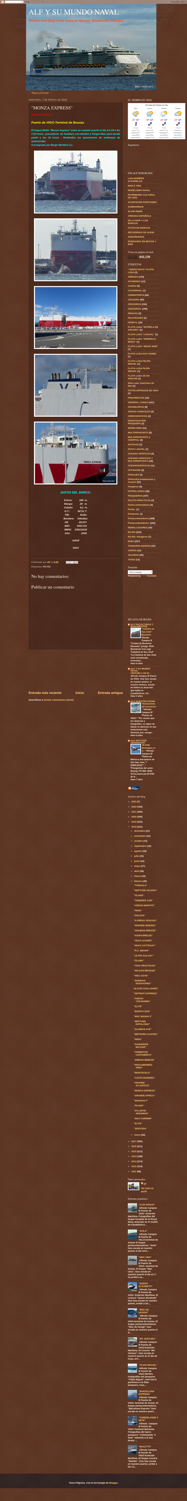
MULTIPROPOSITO (138, 432)
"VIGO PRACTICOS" (145, 965)
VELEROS (133, 555)
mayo (137, 866)
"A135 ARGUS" (147, 1204)
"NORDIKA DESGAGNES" (142, 982)
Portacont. (133, 514)
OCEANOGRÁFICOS (139, 465)
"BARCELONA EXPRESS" (146, 1392)
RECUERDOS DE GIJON (141, 232)
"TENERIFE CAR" (143, 900)
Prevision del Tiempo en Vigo (156, 105)
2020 (134, 816)
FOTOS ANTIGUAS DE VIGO (143, 390)
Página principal (40, 92)
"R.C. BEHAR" (141, 950)
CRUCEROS (134, 304)
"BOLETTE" (145, 1446)
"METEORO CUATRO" (146, 1034)
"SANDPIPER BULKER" (141, 1045)
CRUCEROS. (135, 308)
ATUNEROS (134, 281)
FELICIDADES (135, 318)
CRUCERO (133, 299)
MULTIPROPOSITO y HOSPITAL (139, 438)
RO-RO (47, 566)
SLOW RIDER (135, 211)
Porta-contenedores (138, 505)
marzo (138, 876)
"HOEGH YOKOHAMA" (142, 1000)
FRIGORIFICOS (136, 397)
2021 (134, 811)
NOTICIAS (133, 444)
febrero (138, 881)
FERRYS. (133, 322)
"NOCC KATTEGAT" (145, 945)
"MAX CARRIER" (143, 1118)
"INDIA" (138, 910)
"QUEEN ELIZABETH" (146, 1284)
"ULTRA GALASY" (144, 955)
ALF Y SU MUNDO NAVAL (74, 12)
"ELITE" (138, 1006)
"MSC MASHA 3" (143, 1016)
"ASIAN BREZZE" (143, 935)
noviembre (140, 836)
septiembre (140, 846)
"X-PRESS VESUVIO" (145, 920)
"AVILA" (143, 1231)
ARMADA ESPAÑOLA (139, 216)
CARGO (132, 286)
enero (137, 1134)
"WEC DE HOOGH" (144, 1311)
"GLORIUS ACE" (143, 1029)
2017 (134, 1141)
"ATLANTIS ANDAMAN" (141, 1112)
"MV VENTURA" (147, 1338)
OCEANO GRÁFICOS (139, 453)
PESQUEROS (135, 495)
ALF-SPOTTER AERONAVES (139, 741)
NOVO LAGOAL (136, 449)
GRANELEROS (136, 407)
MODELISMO (135, 428)
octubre (138, 841)
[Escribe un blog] (69, 562)
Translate (151, 575)
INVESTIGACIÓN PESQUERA (137, 422)
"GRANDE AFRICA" (144, 1095)
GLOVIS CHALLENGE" (146, 988)
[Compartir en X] (72, 562)
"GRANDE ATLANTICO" (142, 1084)
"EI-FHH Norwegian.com (148, 748)
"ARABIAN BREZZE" (145, 930)
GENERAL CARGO (138, 402)
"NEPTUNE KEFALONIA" (142, 1022)
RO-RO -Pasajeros (138, 536)
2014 (134, 1156)
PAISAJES (133, 474)
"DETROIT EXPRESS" (145, 993)
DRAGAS (133, 313)
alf (145, 1183)
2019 (134, 821)
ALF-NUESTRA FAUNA (143, 701)
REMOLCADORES (138, 527)
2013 (134, 1161)
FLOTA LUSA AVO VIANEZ (142, 353)
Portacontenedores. (138, 523)
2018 (134, 826)
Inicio (80, 693)
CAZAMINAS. (135, 290)
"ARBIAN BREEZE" (144, 1060)
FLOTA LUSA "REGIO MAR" (143, 346)
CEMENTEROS (136, 295)
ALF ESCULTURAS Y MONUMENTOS (142, 625)
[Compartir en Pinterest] (77, 562)
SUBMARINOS (135, 206)
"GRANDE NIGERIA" (145, 925)
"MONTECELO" (142, 1072)
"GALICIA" (139, 915)
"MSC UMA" (145, 1257)
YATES (131, 559)
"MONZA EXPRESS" (145, 1090)
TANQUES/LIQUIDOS (139, 545)
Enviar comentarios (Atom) (59, 699)
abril (137, 871)
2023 (134, 801)
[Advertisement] (76, 670)
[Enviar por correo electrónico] (67, 562)
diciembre (140, 831)
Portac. (132, 509)
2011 (134, 1171)
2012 (134, 1166)
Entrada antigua (110, 693)
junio (137, 861)
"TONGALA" (140, 885)
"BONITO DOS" (142, 1011)
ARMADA (133, 276)
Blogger (113, 1482)
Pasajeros (133, 486)
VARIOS (132, 550)
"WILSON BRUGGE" (145, 970)
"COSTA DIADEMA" (144, 1077)
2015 (134, 1151)
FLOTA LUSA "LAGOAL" (141, 334)
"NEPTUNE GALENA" (145, 890)
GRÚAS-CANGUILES (139, 411)
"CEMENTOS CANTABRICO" (143, 1053)
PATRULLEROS (136, 491)
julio (137, 856)
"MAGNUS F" (141, 1100)
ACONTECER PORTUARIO (142, 202)
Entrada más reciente (45, 693)
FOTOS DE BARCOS (139, 227)
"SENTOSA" (140, 1128)
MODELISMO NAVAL (139, 190)
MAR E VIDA (134, 185)
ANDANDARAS (136, 236)
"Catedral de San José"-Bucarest (148, 632)
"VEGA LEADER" (143, 940)
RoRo (131, 541)
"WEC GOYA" (141, 975)
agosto (138, 851)
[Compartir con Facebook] (74, 562)
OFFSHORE (134, 470)
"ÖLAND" (139, 895)
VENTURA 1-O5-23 (140, 673)
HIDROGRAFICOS (137, 416)
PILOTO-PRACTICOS (139, 500)
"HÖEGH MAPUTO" (144, 905)
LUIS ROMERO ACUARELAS (136, 179)
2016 (134, 1146)
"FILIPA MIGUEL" (148, 1365)
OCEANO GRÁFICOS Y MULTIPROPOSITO (140, 459)
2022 (134, 806)
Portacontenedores (138, 518)
